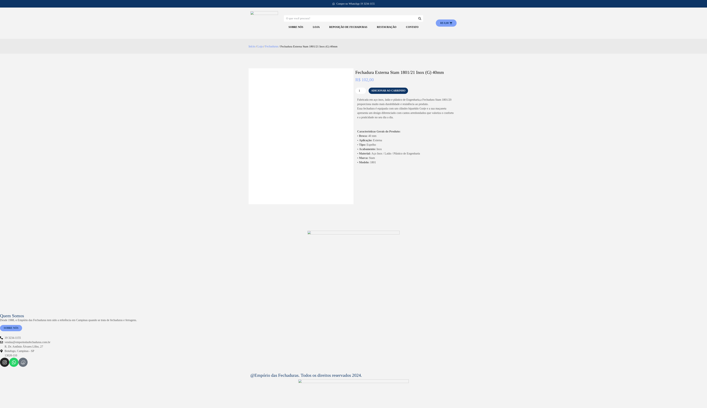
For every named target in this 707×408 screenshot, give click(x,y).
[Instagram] (4, 362)
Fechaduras (271, 46)
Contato (412, 27)
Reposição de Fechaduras (348, 27)
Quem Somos (12, 315)
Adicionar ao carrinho (388, 90)
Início (252, 46)
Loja (316, 27)
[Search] (420, 18)
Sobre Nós (296, 27)
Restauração (386, 27)
